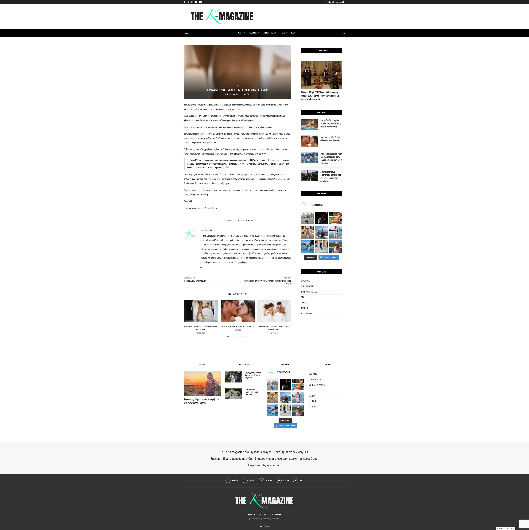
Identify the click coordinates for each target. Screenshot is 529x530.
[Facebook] (184, 2)
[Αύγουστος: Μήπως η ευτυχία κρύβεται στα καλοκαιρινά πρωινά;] (202, 383)
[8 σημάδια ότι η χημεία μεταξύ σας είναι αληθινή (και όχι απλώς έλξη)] (309, 124)
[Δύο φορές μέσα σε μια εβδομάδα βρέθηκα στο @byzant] (307, 232)
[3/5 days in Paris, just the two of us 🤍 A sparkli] (321, 218)
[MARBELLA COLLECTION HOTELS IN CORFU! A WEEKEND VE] (272, 410)
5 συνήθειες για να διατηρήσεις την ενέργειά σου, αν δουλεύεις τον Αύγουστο (330, 176)
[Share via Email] (252, 220)
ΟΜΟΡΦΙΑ (305, 281)
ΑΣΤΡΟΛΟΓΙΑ (306, 313)
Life (283, 33)
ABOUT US (251, 514)
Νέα (292, 33)
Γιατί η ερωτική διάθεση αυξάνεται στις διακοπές (237, 326)
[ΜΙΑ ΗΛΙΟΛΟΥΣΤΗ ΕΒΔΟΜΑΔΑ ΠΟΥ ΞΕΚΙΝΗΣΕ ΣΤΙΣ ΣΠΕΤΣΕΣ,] (285, 410)
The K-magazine (232, 94)
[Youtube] (196, 2)
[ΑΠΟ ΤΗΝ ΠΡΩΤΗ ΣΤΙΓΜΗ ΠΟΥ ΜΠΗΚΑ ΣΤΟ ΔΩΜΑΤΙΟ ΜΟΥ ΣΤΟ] (298, 397)
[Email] (200, 2)
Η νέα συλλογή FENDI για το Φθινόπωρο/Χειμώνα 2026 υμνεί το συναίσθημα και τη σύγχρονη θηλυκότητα (320, 95)
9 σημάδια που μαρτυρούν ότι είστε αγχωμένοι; (251, 391)
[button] (187, 318)
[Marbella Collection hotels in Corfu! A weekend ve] (307, 246)
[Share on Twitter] (246, 220)
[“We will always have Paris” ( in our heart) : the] (307, 218)
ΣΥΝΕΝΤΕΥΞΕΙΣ (307, 286)
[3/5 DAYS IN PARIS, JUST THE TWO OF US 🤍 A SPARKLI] (285, 384)
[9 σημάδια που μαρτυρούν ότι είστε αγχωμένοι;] (233, 393)
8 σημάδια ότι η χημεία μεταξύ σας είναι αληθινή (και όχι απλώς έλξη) (330, 123)
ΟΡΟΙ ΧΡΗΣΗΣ (263, 514)
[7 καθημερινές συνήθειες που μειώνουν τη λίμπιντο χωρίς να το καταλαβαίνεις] (274, 311)
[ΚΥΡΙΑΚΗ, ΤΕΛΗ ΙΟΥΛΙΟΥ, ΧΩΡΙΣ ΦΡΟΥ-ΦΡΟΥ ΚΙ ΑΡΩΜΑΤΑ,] (298, 384)
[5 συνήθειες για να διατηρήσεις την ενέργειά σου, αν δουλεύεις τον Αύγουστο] (309, 175)
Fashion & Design (269, 33)
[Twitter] (188, 2)
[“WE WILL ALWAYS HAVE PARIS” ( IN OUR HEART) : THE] (272, 384)
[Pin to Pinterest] (249, 220)
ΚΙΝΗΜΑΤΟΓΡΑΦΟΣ (309, 291)
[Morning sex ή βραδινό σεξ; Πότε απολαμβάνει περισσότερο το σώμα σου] (201, 311)
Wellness (253, 33)
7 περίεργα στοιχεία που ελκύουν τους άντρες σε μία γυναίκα (253, 375)
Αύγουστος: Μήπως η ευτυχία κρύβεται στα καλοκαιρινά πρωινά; (201, 401)
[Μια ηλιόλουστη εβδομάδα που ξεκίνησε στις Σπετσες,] (321, 246)
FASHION (304, 308)
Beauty (241, 33)
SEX (302, 297)
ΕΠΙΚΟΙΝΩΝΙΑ (276, 514)
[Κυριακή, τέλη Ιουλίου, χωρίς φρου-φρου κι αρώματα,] (335, 218)
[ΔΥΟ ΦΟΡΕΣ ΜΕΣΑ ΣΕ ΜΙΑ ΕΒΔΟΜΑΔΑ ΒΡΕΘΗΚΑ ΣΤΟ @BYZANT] (272, 397)
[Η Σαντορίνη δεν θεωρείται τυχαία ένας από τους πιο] (321, 232)
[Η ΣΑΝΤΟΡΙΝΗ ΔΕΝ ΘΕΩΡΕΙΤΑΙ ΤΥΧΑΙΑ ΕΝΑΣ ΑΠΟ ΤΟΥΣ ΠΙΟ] (285, 397)
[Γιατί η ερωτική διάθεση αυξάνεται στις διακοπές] (238, 311)
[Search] (343, 33)
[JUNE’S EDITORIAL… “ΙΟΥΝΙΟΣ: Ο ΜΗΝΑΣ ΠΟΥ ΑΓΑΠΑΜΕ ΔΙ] (298, 410)
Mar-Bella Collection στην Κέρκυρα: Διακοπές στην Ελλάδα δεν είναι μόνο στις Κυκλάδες (331, 158)
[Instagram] (192, 2)
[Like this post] (241, 220)
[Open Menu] (186, 32)
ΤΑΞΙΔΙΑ (304, 302)
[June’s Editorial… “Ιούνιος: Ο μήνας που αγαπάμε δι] (335, 246)
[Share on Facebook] (243, 220)
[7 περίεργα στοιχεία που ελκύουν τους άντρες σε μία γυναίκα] (233, 376)
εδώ (190, 201)
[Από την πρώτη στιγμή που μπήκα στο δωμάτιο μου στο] (335, 232)
